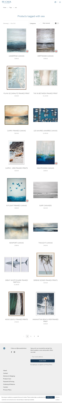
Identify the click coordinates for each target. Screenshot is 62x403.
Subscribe (42, 361)
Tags (10, 7)
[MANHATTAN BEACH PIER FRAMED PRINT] (45, 304)
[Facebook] (11, 352)
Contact (5, 373)
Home (4, 7)
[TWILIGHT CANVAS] (45, 227)
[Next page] (38, 336)
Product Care (7, 379)
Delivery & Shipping (9, 376)
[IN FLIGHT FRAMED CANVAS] (16, 190)
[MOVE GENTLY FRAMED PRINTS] (16, 304)
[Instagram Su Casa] (14, 352)
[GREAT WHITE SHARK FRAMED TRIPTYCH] (16, 265)
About (5, 370)
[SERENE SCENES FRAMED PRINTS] (45, 265)
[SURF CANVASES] (45, 190)
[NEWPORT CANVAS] (16, 227)
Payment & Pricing (8, 381)
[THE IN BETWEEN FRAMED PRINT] (45, 78)
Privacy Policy (7, 390)
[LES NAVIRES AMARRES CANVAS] (45, 115)
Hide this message (50, 398)
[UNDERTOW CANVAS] (16, 40)
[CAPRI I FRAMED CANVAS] (16, 115)
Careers (5, 387)
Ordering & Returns (9, 384)
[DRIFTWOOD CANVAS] (45, 40)
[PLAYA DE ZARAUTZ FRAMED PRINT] (16, 78)
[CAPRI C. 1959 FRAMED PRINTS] (16, 152)
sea (16, 7)
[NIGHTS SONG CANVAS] (45, 152)
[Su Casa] (4, 348)
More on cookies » (57, 398)
